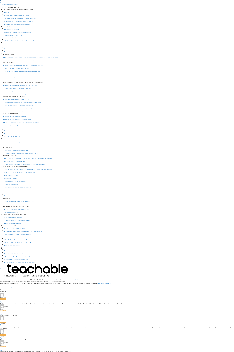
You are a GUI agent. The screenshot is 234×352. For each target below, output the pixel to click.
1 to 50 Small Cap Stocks (77, 279)
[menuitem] (0, 2)
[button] (0, 1)
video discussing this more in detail (104, 283)
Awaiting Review (2, 298)
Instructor (6, 306)
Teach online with (3, 268)
